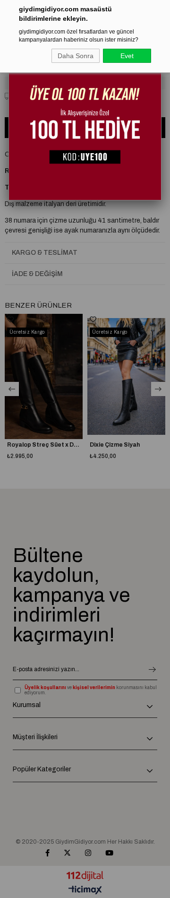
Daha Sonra (76, 56)
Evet (127, 56)
